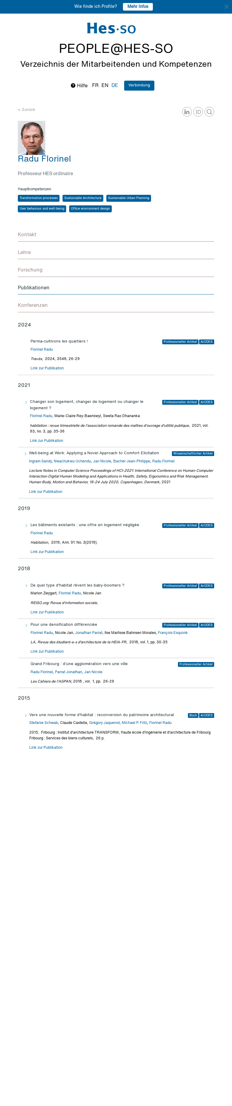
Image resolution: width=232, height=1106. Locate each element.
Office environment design (90, 208)
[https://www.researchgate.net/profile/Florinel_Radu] (209, 112)
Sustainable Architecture (83, 198)
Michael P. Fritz (134, 723)
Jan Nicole (102, 461)
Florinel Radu (42, 350)
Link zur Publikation (47, 368)
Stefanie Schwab (43, 723)
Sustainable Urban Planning (128, 198)
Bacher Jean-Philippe (131, 461)
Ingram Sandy (40, 461)
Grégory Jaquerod (104, 723)
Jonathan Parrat (88, 633)
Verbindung (139, 85)
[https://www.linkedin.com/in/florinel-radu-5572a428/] (187, 112)
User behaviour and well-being (42, 208)
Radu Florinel (163, 461)
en (105, 85)
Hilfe (82, 86)
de (114, 85)
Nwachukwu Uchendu (72, 461)
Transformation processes (39, 198)
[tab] (116, 235)
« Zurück (26, 110)
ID (198, 112)
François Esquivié (173, 633)
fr (95, 85)
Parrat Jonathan (68, 672)
